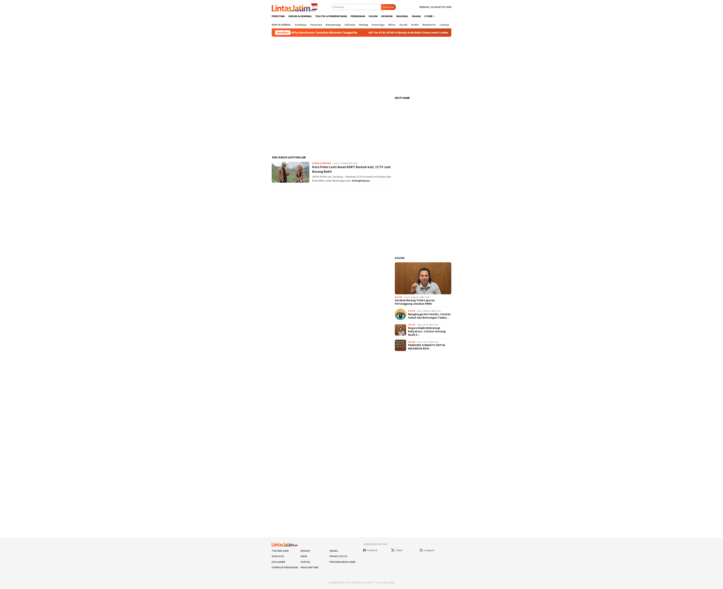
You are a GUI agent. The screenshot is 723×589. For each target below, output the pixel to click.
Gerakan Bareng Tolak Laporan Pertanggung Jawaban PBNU (415, 302)
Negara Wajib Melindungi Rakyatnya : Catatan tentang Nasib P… (427, 331)
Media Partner (309, 567)
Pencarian (388, 7)
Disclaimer (278, 562)
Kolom (399, 258)
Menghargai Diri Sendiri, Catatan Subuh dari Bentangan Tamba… (429, 316)
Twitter (398, 550)
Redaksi (305, 550)
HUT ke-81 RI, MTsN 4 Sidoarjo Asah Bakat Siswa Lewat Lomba (389, 32)
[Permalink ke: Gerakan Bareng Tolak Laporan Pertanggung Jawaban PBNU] (423, 278)
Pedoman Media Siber (342, 562)
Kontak (305, 562)
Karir (303, 556)
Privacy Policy (338, 556)
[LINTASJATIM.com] (296, 6)
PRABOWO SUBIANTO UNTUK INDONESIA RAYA (426, 346)
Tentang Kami (280, 550)
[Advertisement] (361, 66)
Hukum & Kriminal (321, 163)
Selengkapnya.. (361, 180)
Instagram (429, 550)
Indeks (333, 550)
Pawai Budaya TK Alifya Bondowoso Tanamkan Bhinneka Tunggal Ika (293, 32)
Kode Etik (278, 556)
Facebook (372, 550)
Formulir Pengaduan (285, 567)
